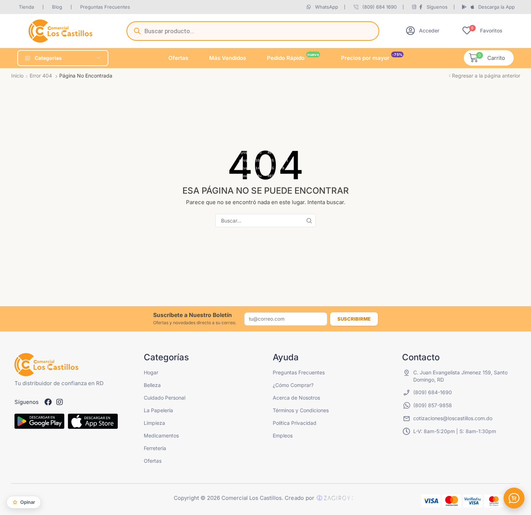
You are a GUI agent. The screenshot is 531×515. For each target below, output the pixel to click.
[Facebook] (48, 402)
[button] (422, 30)
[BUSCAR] (309, 220)
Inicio (17, 75)
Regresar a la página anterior (486, 75)
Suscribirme (354, 319)
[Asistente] (514, 498)
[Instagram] (59, 402)
